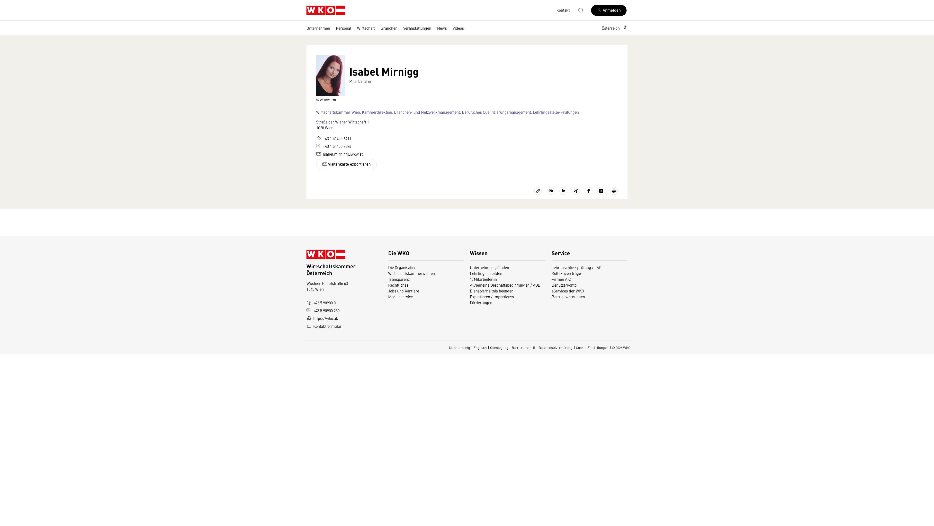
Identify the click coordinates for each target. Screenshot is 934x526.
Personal (343, 28)
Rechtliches (398, 285)
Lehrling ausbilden (486, 273)
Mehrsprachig (459, 347)
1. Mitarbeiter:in (483, 279)
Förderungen (481, 302)
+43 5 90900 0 (324, 302)
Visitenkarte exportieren (349, 164)
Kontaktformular (327, 326)
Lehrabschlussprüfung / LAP (577, 267)
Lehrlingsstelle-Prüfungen (556, 112)
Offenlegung (499, 347)
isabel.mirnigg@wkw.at (343, 154)
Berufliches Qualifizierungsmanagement (496, 112)
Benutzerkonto (564, 285)
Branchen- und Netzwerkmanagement (427, 112)
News (442, 28)
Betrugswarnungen (569, 296)
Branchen (389, 28)
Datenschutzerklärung (556, 347)
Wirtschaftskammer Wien (338, 112)
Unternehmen (318, 28)
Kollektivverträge (566, 273)
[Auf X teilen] (601, 191)
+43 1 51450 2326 (337, 146)
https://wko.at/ (326, 318)
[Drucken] (614, 191)
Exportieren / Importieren (492, 296)
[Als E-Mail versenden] (551, 191)
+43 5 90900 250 (326, 310)
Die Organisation (402, 267)
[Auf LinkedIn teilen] (563, 191)
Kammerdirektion (377, 112)
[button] (615, 28)
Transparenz (399, 279)
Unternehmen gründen (489, 267)
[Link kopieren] (538, 191)
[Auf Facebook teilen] (589, 191)
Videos (458, 28)
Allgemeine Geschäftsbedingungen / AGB (505, 285)
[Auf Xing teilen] (576, 191)
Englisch (480, 347)
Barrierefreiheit (523, 347)
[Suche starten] (581, 10)
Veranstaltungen (417, 28)
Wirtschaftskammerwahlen (411, 273)
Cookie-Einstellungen (592, 347)
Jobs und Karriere (403, 290)
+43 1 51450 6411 (337, 138)
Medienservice (400, 296)
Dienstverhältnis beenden (491, 290)
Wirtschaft (366, 28)
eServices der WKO (568, 290)
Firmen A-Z (561, 279)
